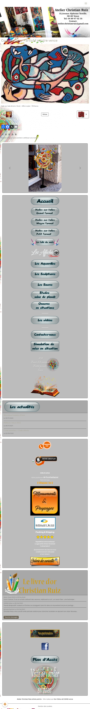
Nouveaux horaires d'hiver (14, 415)
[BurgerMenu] (85, 3)
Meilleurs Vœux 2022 (12, 423)
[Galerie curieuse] (45, 561)
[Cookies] (5, 704)
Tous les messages (11, 617)
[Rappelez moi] (45, 445)
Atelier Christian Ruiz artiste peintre (29, 699)
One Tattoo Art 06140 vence (63, 699)
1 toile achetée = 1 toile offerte (16, 430)
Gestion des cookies (45, 706)
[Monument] (45, 501)
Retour (45, 114)
